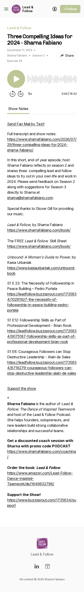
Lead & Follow (27, 9)
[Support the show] (54, 9)
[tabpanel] (42, 317)
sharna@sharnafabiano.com (30, 197)
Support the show (21, 388)
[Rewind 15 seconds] (12, 94)
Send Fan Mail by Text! (25, 124)
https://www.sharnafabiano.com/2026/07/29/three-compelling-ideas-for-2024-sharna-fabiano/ (42, 144)
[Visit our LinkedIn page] (36, 566)
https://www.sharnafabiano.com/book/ (39, 230)
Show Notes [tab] (18, 108)
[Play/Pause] (16, 79)
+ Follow (70, 9)
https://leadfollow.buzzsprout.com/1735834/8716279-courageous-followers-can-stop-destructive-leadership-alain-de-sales (42, 367)
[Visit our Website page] (47, 566)
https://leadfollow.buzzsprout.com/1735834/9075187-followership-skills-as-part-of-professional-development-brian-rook (42, 336)
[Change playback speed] (30, 94)
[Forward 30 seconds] (20, 94)
